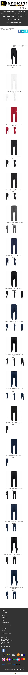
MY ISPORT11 (5, 630)
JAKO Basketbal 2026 (20, 11)
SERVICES (4, 615)
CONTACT (4, 628)
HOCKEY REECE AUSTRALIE (14, 19)
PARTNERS (4, 617)
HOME (3, 610)
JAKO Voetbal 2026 (20, 16)
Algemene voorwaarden (10, 669)
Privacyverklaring (20, 669)
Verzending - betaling (6, 625)
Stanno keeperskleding (14, 25)
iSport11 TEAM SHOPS (8, 11)
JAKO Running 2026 (22, 14)
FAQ (3, 620)
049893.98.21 (6, 646)
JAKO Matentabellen (6, 633)
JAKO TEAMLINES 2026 (8, 16)
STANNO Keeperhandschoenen (14, 22)
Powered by (14, 673)
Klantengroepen (5, 622)
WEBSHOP (2, 28)
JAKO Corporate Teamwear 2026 (9, 14)
